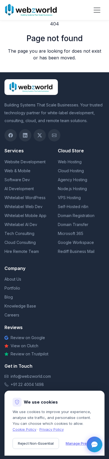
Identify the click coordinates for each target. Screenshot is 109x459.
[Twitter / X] (40, 135)
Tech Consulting (19, 233)
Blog (8, 297)
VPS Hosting (69, 197)
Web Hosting (70, 161)
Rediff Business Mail (76, 251)
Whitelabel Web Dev (23, 206)
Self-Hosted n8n (73, 206)
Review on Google (28, 337)
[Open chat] (94, 444)
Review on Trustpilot (29, 353)
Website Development (25, 161)
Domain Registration (76, 215)
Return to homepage (55, 69)
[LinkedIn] (25, 135)
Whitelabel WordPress (25, 197)
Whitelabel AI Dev (20, 224)
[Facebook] (10, 135)
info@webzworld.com (31, 376)
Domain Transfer (73, 224)
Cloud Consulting (20, 242)
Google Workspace (76, 242)
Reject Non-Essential (36, 443)
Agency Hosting (72, 179)
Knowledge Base (20, 306)
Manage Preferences (84, 443)
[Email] (54, 135)
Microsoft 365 (70, 233)
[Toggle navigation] (97, 10)
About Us (12, 279)
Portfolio (12, 288)
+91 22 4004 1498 (27, 384)
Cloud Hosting (71, 170)
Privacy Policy (51, 429)
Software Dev (17, 179)
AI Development (19, 188)
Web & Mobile (17, 170)
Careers (11, 315)
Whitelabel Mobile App (25, 215)
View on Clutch (24, 345)
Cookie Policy (24, 429)
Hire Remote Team (21, 251)
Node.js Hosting (72, 188)
